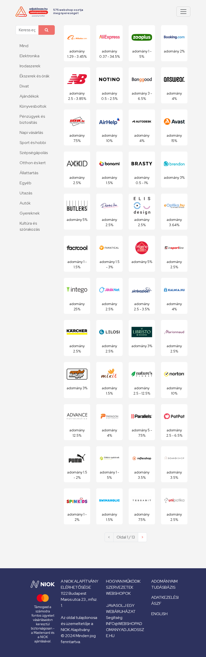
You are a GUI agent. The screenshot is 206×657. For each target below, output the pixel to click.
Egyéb (25, 183)
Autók (25, 203)
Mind (24, 45)
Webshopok (118, 593)
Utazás (26, 193)
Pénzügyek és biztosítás (32, 119)
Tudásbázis (163, 587)
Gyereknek (30, 213)
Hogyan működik (123, 581)
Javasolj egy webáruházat (121, 608)
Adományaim (164, 581)
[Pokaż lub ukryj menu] (183, 12)
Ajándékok (29, 96)
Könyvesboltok (33, 106)
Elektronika (29, 55)
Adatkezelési (165, 597)
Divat (24, 86)
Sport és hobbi (33, 142)
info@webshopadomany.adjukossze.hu (125, 629)
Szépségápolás (34, 152)
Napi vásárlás (31, 132)
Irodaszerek (30, 66)
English (159, 613)
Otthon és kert (33, 162)
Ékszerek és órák (34, 76)
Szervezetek (119, 587)
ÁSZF (156, 603)
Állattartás (29, 172)
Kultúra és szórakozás (30, 226)
